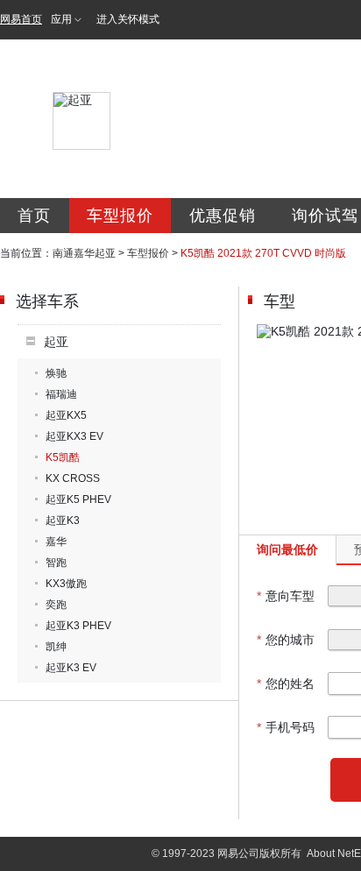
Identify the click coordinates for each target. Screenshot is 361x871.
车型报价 (120, 215)
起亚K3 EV (71, 668)
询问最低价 (287, 549)
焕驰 (56, 373)
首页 (34, 215)
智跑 (56, 562)
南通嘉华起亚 (84, 253)
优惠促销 (222, 215)
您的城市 (286, 640)
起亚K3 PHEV (78, 626)
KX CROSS (73, 478)
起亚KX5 (66, 415)
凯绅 (56, 647)
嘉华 (56, 541)
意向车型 (286, 596)
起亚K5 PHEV (78, 499)
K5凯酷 (63, 457)
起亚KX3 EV (74, 436)
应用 (61, 19)
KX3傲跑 (66, 583)
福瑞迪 (61, 394)
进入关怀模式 (127, 19)
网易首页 (21, 19)
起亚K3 (63, 520)
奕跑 (56, 604)
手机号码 (286, 727)
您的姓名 (286, 683)
